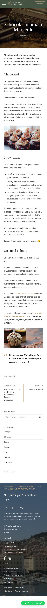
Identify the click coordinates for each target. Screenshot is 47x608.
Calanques (7, 432)
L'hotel (6, 452)
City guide (7, 437)
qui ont (27, 231)
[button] (40, 3)
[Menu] (4, 4)
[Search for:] (23, 417)
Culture (6, 442)
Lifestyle (22, 36)
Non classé (8, 462)
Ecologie (7, 447)
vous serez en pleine (27, 294)
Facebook (5, 558)
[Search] (40, 417)
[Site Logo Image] (15, 3)
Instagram (10, 558)
